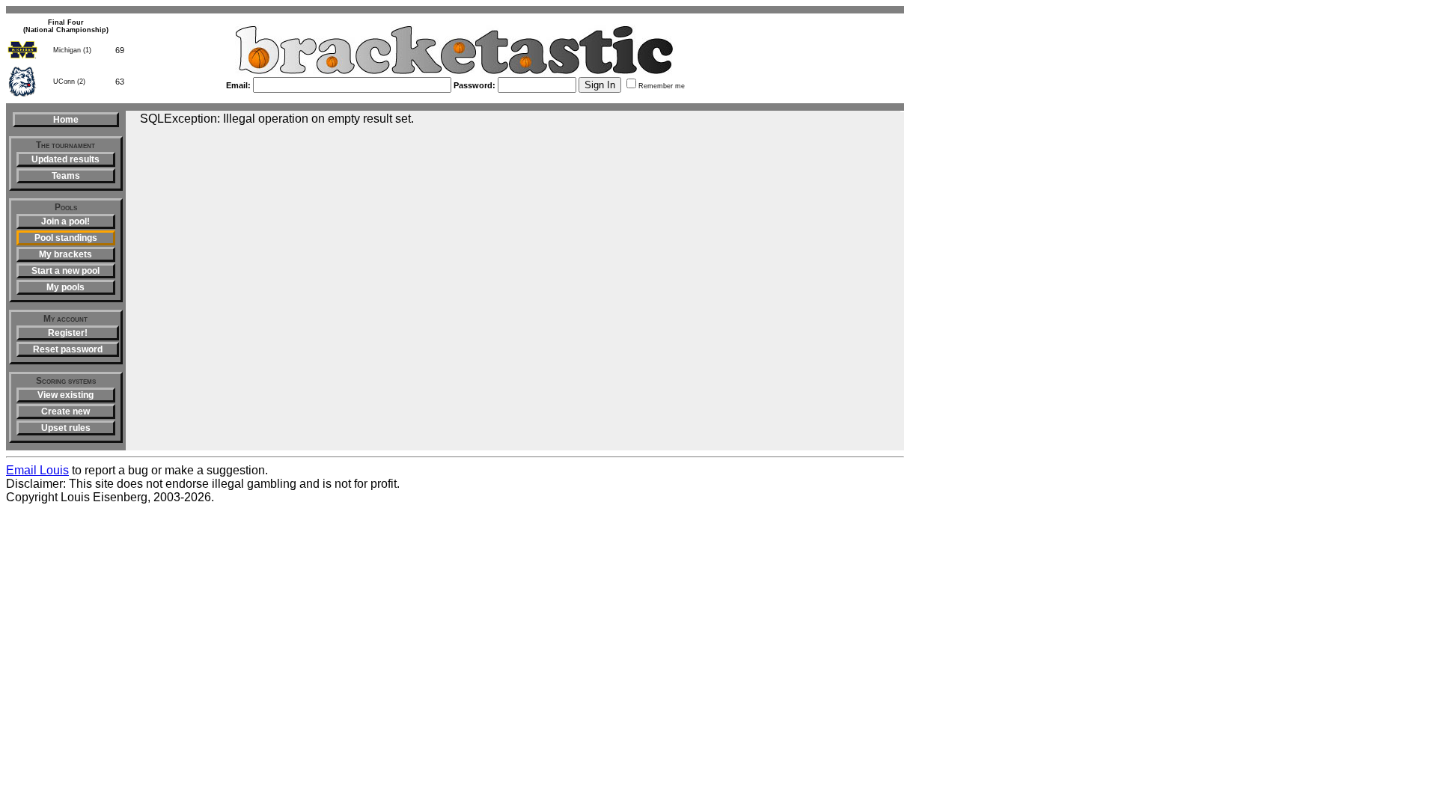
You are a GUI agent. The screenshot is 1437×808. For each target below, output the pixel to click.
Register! (68, 333)
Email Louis (37, 470)
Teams (66, 176)
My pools (65, 287)
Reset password (68, 349)
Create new (65, 411)
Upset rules (66, 428)
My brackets (65, 254)
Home (66, 119)
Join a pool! (65, 221)
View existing (65, 395)
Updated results (65, 159)
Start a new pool (65, 271)
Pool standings (65, 238)
